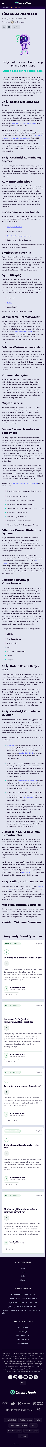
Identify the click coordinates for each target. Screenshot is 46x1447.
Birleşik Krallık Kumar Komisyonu (19, 236)
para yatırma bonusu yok (24, 331)
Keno (23, 1272)
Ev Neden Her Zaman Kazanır (23, 1295)
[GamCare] (24, 1403)
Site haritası (32, 1444)
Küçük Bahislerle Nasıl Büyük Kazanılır (23, 1302)
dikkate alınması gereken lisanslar (25, 483)
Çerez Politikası (15, 1444)
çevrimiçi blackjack (26, 753)
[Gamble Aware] (20, 1409)
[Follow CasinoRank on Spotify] (31, 1377)
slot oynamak (26, 872)
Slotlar (23, 1280)
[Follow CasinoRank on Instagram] (15, 1377)
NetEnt (9, 303)
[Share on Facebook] (9, 27)
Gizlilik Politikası (23, 1343)
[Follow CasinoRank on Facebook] (10, 1377)
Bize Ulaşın (23, 1331)
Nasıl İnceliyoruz (23, 1335)
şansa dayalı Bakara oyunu (27, 780)
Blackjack (10, 745)
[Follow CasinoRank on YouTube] (25, 1377)
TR (22, 1383)
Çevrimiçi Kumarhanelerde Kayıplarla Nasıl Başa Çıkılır (21, 1311)
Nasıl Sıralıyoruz (23, 1339)
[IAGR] (5, 1403)
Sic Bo (23, 1276)
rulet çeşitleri (28, 797)
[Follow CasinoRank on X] (20, 1377)
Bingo (23, 1268)
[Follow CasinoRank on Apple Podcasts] (36, 1377)
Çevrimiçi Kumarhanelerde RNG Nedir (23, 1306)
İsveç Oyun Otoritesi (14, 227)
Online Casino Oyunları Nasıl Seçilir (23, 1298)
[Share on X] (4, 27)
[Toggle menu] (3, 3)
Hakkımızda (23, 1327)
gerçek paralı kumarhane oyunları (24, 123)
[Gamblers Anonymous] (13, 1403)
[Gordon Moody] (38, 1403)
